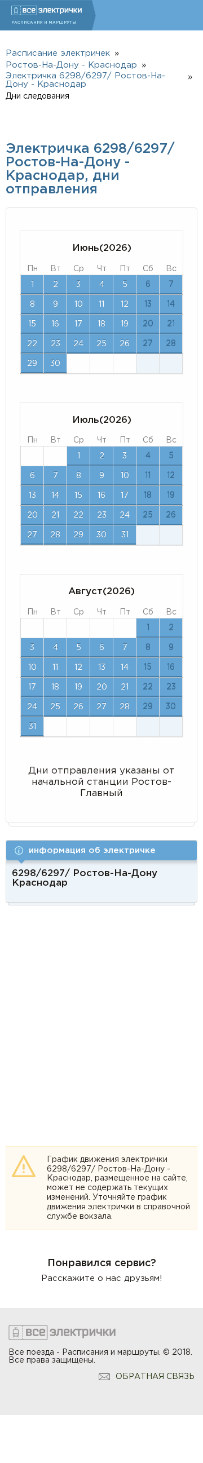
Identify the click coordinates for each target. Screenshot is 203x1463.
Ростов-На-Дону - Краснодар (71, 65)
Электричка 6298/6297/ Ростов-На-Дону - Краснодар (85, 80)
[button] (101, 850)
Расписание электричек (58, 53)
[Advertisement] (101, 1012)
